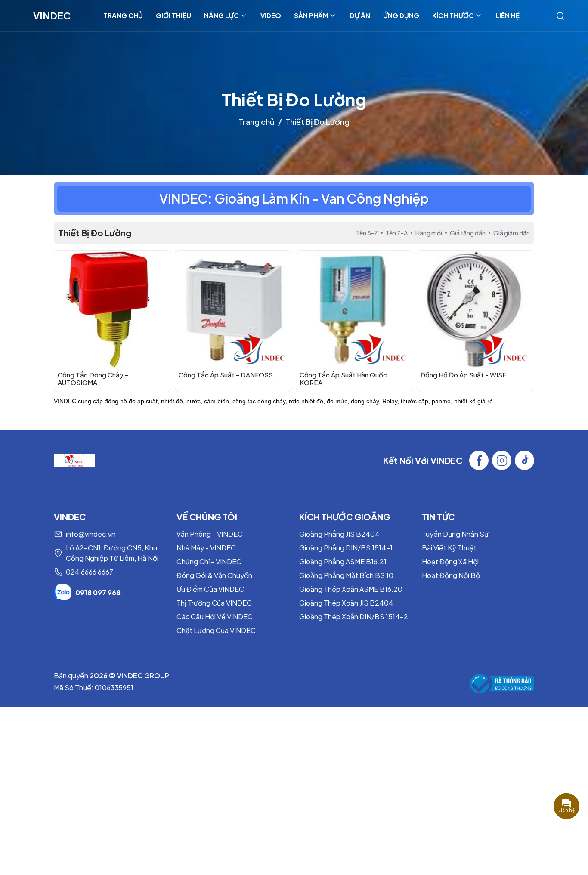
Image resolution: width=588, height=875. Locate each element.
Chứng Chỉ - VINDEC (208, 561)
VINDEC (52, 15)
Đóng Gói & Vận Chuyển (214, 575)
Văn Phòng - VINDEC (209, 533)
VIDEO (270, 15)
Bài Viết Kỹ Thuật (449, 547)
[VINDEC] (74, 459)
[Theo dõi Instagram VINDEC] (501, 460)
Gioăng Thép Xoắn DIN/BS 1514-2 (353, 616)
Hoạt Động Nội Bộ (451, 575)
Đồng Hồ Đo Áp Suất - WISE (464, 375)
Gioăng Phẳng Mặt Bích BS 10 (346, 575)
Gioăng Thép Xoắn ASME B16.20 (350, 589)
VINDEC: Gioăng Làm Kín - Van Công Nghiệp (294, 198)
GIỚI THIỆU (173, 15)
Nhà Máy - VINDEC (206, 547)
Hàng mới (428, 233)
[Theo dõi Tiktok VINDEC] (524, 460)
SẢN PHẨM (311, 15)
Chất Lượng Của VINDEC (216, 630)
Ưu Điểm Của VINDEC (210, 589)
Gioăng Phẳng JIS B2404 (339, 533)
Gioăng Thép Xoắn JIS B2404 (346, 602)
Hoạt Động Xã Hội (450, 561)
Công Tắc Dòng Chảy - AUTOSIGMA (93, 378)
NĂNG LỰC (221, 15)
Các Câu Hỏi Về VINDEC (214, 616)
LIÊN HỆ (507, 15)
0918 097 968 (98, 592)
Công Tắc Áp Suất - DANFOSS (226, 375)
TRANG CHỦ (123, 15)
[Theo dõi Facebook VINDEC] (479, 460)
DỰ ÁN (360, 15)
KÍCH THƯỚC (453, 15)
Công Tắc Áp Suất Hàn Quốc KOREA (343, 378)
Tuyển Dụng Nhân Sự (455, 533)
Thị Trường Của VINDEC (214, 602)
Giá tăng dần (468, 233)
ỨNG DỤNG (401, 15)
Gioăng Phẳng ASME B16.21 (343, 561)
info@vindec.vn (90, 533)
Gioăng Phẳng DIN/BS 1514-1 (346, 547)
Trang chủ (256, 122)
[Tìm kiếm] (560, 15)
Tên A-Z (367, 233)
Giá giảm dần (511, 233)
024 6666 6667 (89, 571)
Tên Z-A (397, 233)
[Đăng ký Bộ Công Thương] (502, 683)
